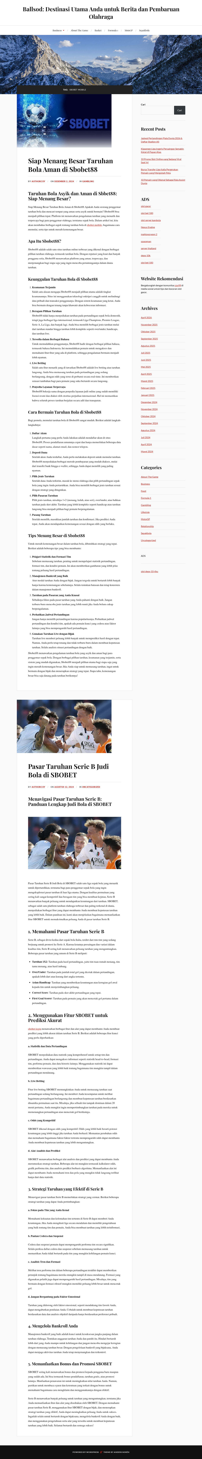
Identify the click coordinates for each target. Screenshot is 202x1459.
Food (143, 491)
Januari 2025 (147, 395)
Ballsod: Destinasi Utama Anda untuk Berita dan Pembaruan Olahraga (101, 12)
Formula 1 (113, 30)
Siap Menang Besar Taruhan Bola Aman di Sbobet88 (70, 164)
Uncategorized (91, 787)
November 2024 (149, 409)
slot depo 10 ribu (149, 571)
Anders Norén (121, 1452)
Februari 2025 (148, 388)
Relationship (147, 526)
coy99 (178, 285)
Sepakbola (144, 30)
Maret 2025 (147, 381)
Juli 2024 (145, 437)
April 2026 (146, 317)
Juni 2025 (146, 359)
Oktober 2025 (148, 331)
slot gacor (146, 206)
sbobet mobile (94, 225)
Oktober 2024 (148, 416)
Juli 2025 (145, 352)
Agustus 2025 (148, 345)
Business (57, 30)
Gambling (88, 181)
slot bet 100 (147, 213)
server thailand (148, 248)
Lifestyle (145, 512)
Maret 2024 (147, 451)
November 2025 (149, 324)
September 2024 (149, 423)
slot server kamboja (151, 220)
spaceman (146, 241)
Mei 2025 (146, 366)
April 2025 (146, 373)
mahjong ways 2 (149, 234)
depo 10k (145, 255)
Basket (98, 30)
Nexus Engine (148, 227)
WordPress (92, 1452)
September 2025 (149, 338)
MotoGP (129, 30)
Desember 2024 (149, 402)
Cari (143, 104)
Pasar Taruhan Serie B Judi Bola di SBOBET (68, 770)
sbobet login (34, 1028)
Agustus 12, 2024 (64, 787)
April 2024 (146, 444)
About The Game (79, 30)
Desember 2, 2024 (64, 181)
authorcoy (38, 181)
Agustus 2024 (148, 430)
